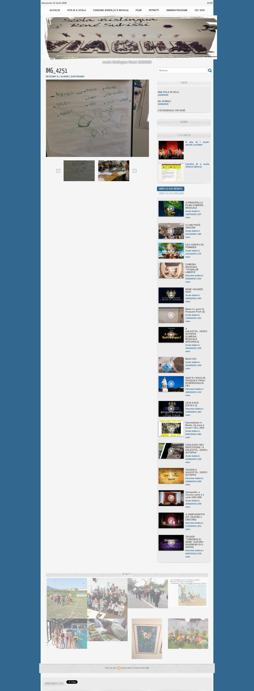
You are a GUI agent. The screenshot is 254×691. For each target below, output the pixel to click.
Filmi (139, 10)
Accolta (55, 10)
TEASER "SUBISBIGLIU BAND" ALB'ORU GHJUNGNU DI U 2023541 (194, 541)
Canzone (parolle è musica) (111, 10)
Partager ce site (54, 683)
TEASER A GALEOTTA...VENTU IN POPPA (196, 472)
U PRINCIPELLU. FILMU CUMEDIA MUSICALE (194, 205)
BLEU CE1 (190, 359)
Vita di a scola (77, 10)
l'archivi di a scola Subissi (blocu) (197, 165)
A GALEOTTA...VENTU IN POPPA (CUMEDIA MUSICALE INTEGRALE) (196, 335)
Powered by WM (141, 668)
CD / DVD (200, 10)
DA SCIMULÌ (164, 96)
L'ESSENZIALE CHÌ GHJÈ (171, 105)
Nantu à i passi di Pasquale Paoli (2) (195, 310)
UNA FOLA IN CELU (168, 87)
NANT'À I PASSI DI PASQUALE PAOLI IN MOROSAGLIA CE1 (195, 382)
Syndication (126, 668)
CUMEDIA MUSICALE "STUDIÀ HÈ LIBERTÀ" (192, 268)
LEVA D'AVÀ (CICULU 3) (192, 404)
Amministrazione (177, 10)
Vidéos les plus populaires (171, 193)
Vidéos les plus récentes (170, 189)
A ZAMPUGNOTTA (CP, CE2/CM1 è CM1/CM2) (195, 517)
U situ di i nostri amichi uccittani (197, 143)
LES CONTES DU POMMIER (194, 246)
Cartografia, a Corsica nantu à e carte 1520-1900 (194, 495)
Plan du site (110, 668)
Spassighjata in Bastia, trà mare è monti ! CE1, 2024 (194, 425)
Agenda (184, 122)
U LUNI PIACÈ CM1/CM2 (192, 226)
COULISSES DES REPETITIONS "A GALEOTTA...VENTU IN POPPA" (196, 449)
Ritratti (154, 10)
